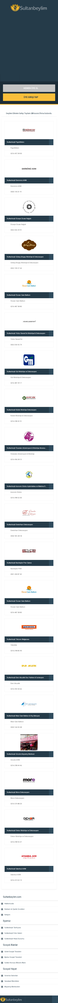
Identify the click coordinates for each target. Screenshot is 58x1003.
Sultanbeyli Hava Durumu (14, 939)
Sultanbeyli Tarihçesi (12, 928)
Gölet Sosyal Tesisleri (12, 952)
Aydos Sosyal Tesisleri (13, 957)
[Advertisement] (29, 45)
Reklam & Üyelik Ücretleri (14, 909)
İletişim (7, 915)
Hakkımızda (9, 904)
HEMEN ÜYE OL (30, 88)
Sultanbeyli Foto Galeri (13, 933)
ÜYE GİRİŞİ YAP (30, 97)
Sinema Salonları (11, 976)
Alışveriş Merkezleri (12, 987)
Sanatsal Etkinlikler (11, 981)
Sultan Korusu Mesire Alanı (15, 963)
